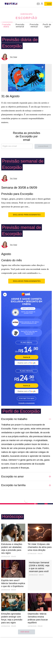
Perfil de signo (47, 25)
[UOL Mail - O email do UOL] (38, 3)
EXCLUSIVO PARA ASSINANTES (27, 215)
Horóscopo (26, 14)
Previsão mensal (34, 25)
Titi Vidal (13, 57)
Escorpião (26, 18)
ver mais (24, 632)
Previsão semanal (20, 25)
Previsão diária (6, 25)
